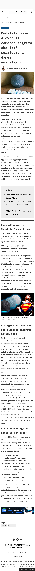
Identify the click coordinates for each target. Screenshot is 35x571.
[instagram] (17, 539)
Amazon (4, 525)
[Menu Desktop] (2, 12)
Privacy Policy (23, 552)
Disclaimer (17, 556)
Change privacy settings (26, 569)
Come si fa (5, 28)
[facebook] (14, 539)
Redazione (10, 552)
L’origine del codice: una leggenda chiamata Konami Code (18, 204)
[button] (33, 12)
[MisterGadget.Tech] (18, 12)
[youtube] (21, 539)
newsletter (11, 525)
